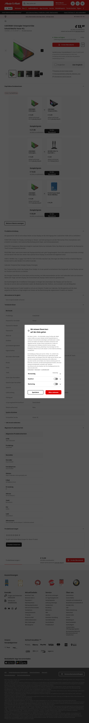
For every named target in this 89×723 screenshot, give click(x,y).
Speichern (35, 392)
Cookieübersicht (45, 369)
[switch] (56, 379)
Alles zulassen (53, 392)
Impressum (37, 369)
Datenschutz (31, 369)
